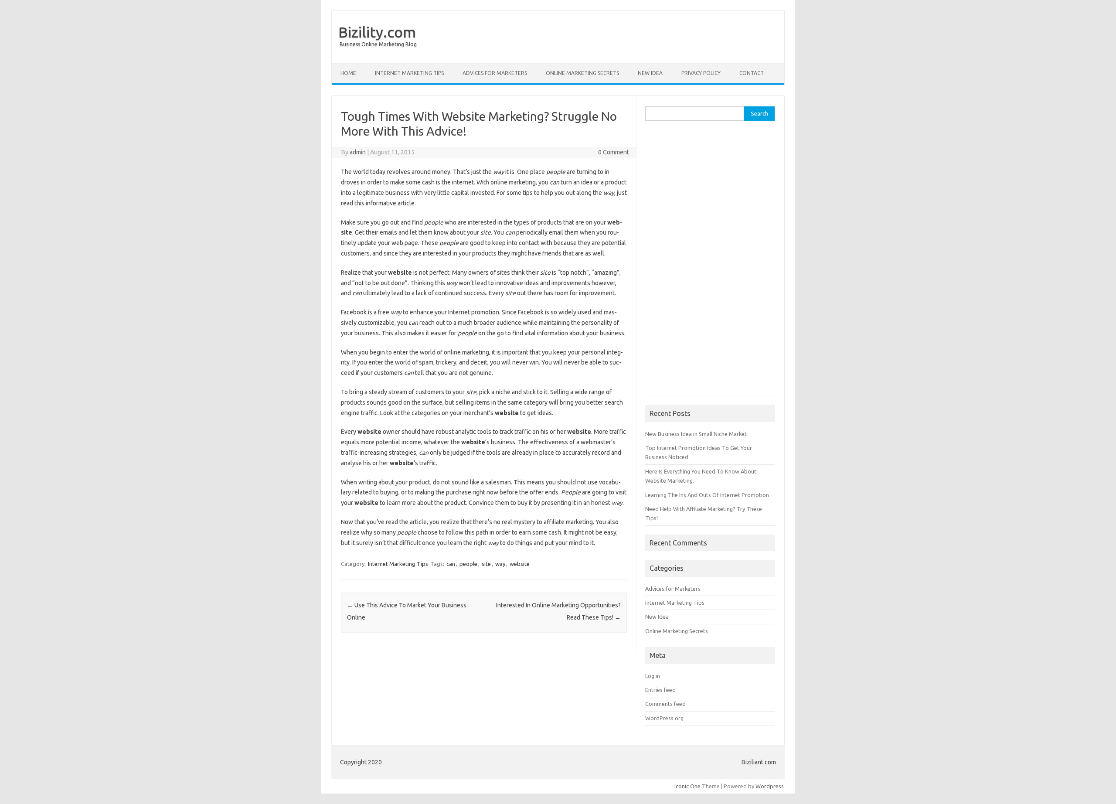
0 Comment (613, 152)
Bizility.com (377, 32)
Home (348, 73)
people (468, 564)
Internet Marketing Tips (409, 73)
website (520, 564)
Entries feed (660, 690)
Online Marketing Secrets (582, 73)
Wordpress (769, 786)
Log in (652, 676)
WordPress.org (664, 718)
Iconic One (687, 786)
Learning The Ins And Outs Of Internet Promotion (707, 495)
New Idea (650, 73)
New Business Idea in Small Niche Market (696, 434)
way (500, 564)
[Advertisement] (710, 263)
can (450, 564)
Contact (751, 73)
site (486, 564)
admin (358, 152)
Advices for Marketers (495, 73)
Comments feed (665, 704)
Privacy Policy (701, 73)
